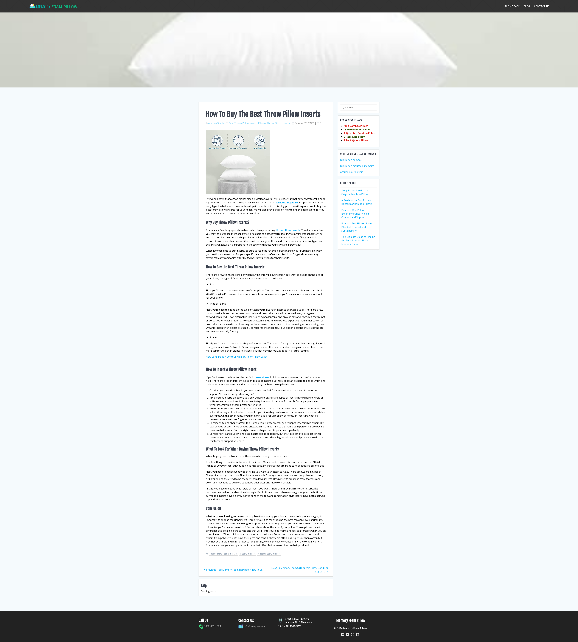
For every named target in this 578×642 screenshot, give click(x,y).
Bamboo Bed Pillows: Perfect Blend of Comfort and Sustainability (357, 227)
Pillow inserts (247, 554)
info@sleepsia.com (254, 626)
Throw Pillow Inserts (278, 123)
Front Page (512, 6)
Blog (527, 6)
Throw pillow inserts (269, 554)
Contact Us (541, 6)
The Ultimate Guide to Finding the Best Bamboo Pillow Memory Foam (358, 240)
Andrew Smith (216, 123)
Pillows (262, 123)
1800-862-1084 (212, 626)
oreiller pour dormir (351, 172)
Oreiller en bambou (351, 160)
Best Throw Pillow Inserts (243, 123)
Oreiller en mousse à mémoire (357, 166)
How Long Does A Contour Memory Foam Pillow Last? (236, 356)
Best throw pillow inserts (224, 554)
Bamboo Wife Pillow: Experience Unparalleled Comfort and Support (355, 213)
